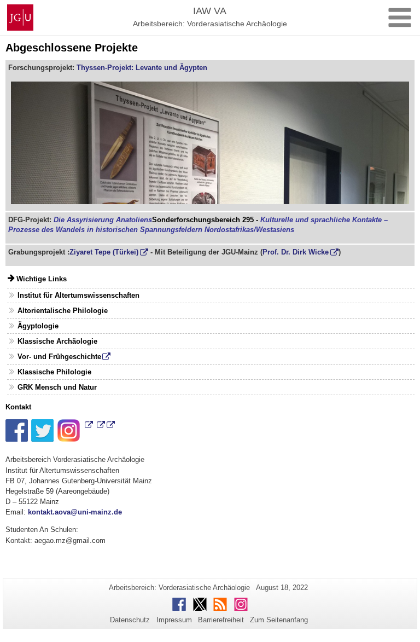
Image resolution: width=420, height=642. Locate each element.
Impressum (174, 620)
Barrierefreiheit (221, 620)
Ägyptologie (38, 326)
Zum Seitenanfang (279, 620)
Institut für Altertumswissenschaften (78, 295)
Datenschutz (130, 620)
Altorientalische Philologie (63, 310)
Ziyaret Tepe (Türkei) (103, 252)
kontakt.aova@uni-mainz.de (75, 512)
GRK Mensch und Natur (57, 387)
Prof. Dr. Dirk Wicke (295, 252)
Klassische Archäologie (57, 341)
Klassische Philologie (54, 372)
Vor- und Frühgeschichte (59, 356)
